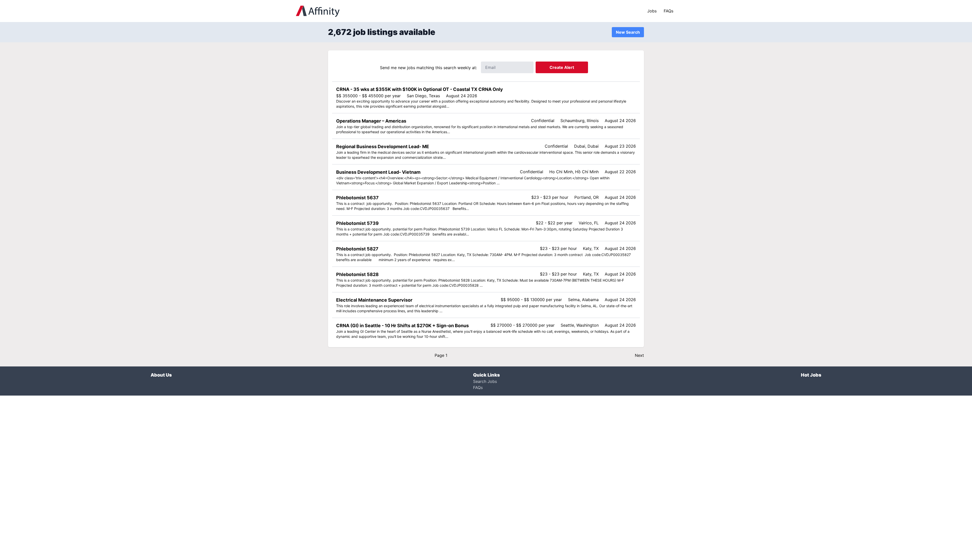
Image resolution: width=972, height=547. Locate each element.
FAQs (668, 10)
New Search (628, 32)
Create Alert (562, 67)
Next (639, 355)
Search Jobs (485, 381)
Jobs (652, 10)
